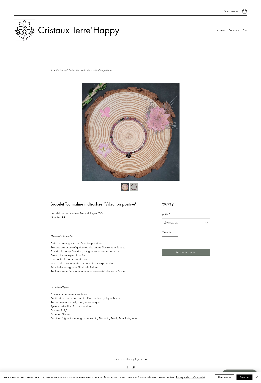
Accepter (244, 377)
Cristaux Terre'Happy (78, 30)
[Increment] (175, 240)
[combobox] (186, 222)
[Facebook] (128, 367)
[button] (244, 11)
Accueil (54, 69)
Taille (166, 214)
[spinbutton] (170, 240)
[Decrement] (164, 240)
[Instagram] (133, 367)
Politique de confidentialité (190, 377)
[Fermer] (257, 377)
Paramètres (224, 377)
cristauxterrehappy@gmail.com (131, 359)
